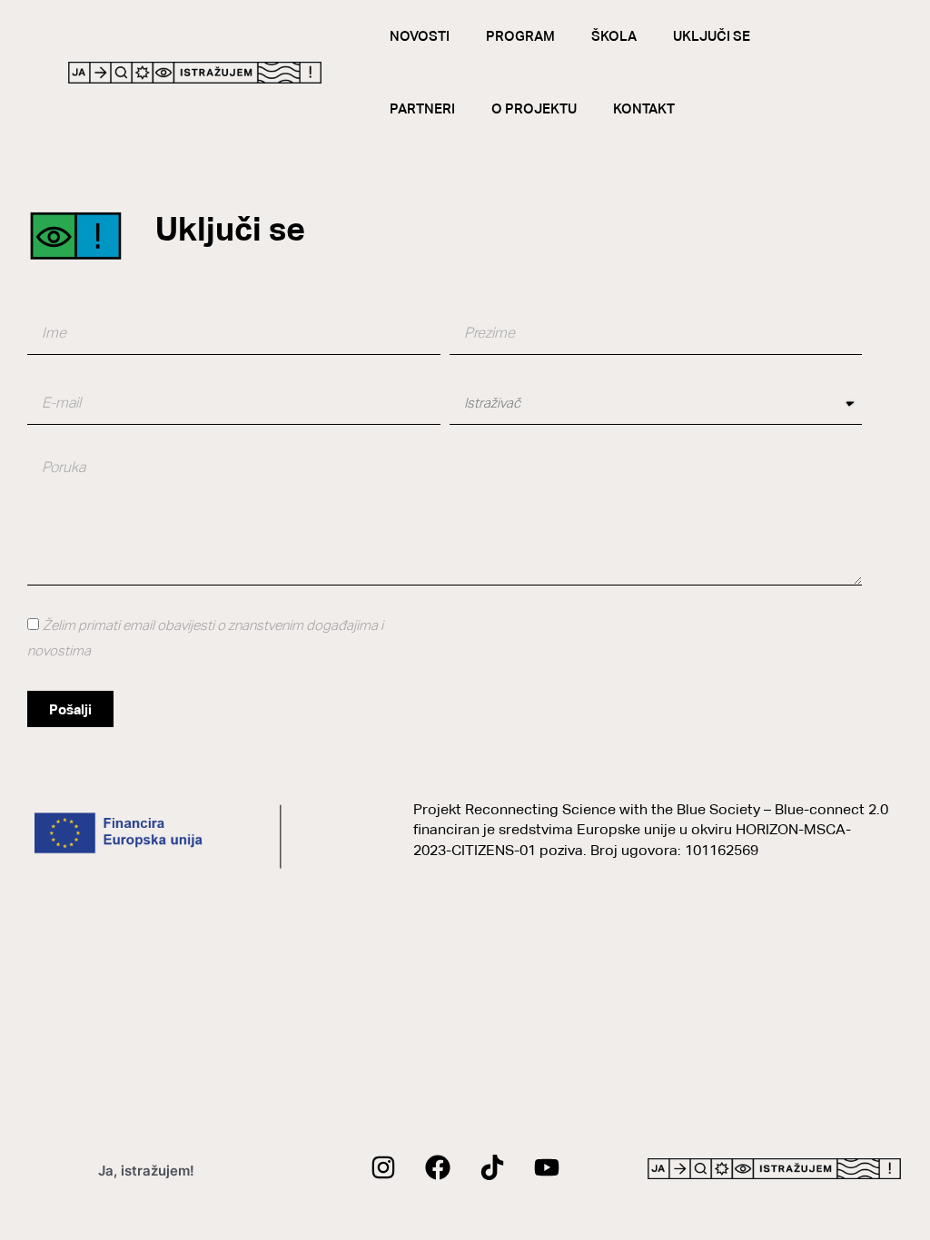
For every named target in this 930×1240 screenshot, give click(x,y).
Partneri (422, 108)
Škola (614, 36)
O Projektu (534, 108)
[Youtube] (546, 1167)
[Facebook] (437, 1167)
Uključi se (711, 36)
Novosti (420, 36)
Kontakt (644, 108)
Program (520, 36)
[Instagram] (383, 1167)
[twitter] (492, 1167)
